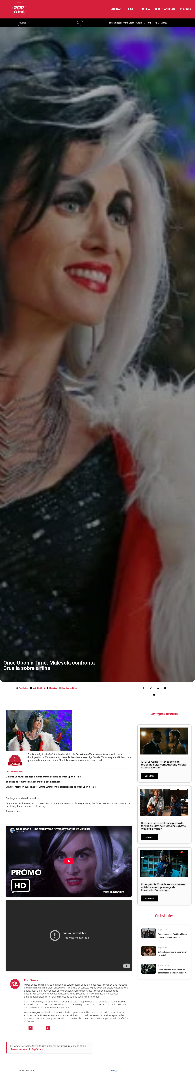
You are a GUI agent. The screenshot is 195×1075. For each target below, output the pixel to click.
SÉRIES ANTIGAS (165, 9)
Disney (164, 22)
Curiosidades (164, 916)
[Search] (78, 22)
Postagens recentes (164, 714)
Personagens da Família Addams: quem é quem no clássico (172, 935)
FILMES (131, 9)
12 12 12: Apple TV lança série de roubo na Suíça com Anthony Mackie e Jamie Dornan (164, 764)
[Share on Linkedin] (157, 687)
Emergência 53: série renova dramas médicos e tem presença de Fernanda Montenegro (163, 887)
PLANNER (185, 9)
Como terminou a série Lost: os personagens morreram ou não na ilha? (172, 971)
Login (115, 1070)
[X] (30, 1028)
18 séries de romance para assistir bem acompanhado (33, 781)
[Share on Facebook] (143, 687)
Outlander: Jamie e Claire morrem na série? (172, 953)
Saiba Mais (149, 775)
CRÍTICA (145, 9)
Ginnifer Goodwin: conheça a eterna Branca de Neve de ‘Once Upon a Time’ (43, 776)
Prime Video (128, 22)
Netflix (150, 22)
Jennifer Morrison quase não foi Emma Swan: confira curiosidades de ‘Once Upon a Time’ (51, 786)
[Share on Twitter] (150, 687)
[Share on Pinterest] (165, 687)
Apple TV (140, 22)
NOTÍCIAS (116, 9)
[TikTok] (48, 1028)
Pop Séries (31, 980)
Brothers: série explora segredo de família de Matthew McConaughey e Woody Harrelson (163, 826)
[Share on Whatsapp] (154, 694)
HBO (157, 22)
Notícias (53, 688)
